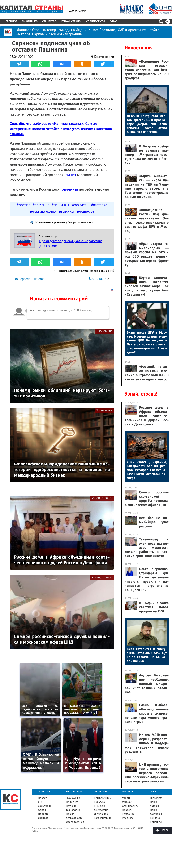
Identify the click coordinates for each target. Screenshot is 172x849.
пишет (71, 175)
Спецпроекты (95, 21)
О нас (113, 21)
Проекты (128, 791)
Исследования (75, 822)
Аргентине (136, 30)
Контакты (156, 822)
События (44, 791)
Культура (99, 802)
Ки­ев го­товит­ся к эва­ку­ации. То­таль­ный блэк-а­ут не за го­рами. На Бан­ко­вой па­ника (147, 655)
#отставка (99, 205)
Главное (11, 21)
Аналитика (30, 21)
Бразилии (107, 30)
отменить (70, 190)
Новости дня (139, 48)
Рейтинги (128, 818)
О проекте (156, 798)
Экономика (104, 331)
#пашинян (60, 205)
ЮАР (120, 30)
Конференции (102, 798)
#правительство (43, 212)
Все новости (97, 279)
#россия (23, 205)
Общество (49, 21)
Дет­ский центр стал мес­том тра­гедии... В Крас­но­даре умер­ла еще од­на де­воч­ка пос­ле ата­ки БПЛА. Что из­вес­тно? (147, 124)
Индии (81, 30)
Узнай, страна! (71, 21)
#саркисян (80, 205)
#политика (85, 212)
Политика (72, 802)
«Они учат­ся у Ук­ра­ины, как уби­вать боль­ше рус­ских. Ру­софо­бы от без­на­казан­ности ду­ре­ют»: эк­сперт (147, 470)
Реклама (155, 818)
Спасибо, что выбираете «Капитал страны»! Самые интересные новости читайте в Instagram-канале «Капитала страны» (61, 129)
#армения (41, 205)
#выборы (66, 212)
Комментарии (104, 57)
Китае (93, 30)
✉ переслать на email (30, 279)
